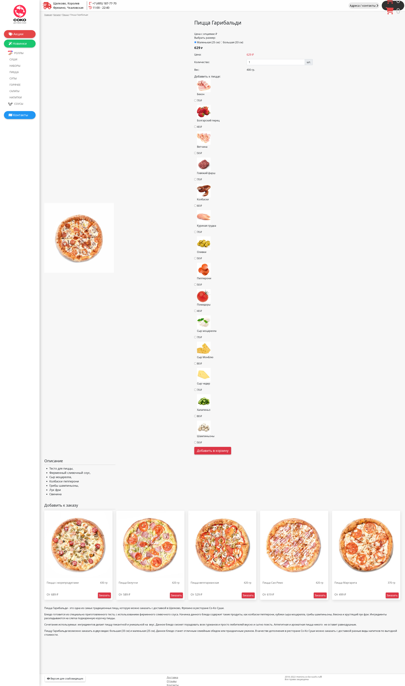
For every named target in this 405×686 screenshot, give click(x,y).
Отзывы (172, 681)
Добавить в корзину (212, 450)
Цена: (197, 54)
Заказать (104, 595)
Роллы (19, 53)
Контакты (20, 115)
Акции (18, 34)
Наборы (14, 66)
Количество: (202, 62)
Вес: (196, 69)
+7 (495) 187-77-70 (104, 3)
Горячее (15, 85)
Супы (13, 78)
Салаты (14, 91)
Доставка (172, 677)
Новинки (19, 43)
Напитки (15, 97)
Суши (13, 59)
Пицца (14, 72)
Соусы (18, 104)
